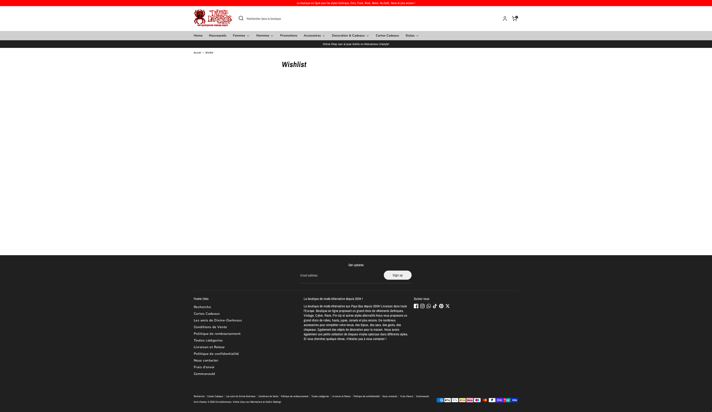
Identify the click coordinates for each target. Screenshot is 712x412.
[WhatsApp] (428, 306)
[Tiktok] (435, 306)
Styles (411, 35)
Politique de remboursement (217, 333)
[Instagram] (422, 306)
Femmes (239, 35)
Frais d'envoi (204, 367)
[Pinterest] (441, 306)
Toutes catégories (208, 340)
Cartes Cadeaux (387, 35)
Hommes (263, 35)
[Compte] (505, 18)
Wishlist (209, 52)
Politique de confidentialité (216, 353)
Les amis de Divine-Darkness (218, 320)
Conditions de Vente (210, 327)
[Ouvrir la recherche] (241, 18)
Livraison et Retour (209, 347)
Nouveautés (217, 35)
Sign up (398, 275)
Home (198, 35)
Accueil (197, 52)
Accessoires (313, 35)
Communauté (204, 374)
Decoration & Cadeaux (349, 35)
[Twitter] (447, 306)
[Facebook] (416, 306)
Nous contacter (206, 360)
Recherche (202, 307)
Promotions (288, 35)
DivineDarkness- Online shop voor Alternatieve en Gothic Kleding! (248, 401)
